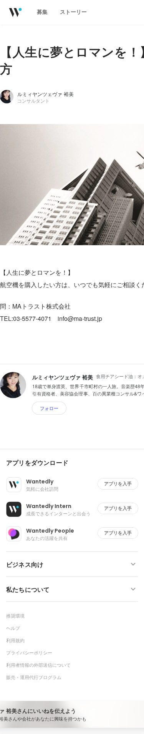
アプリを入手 (118, 483)
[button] (75, 463)
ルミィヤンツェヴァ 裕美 (45, 94)
